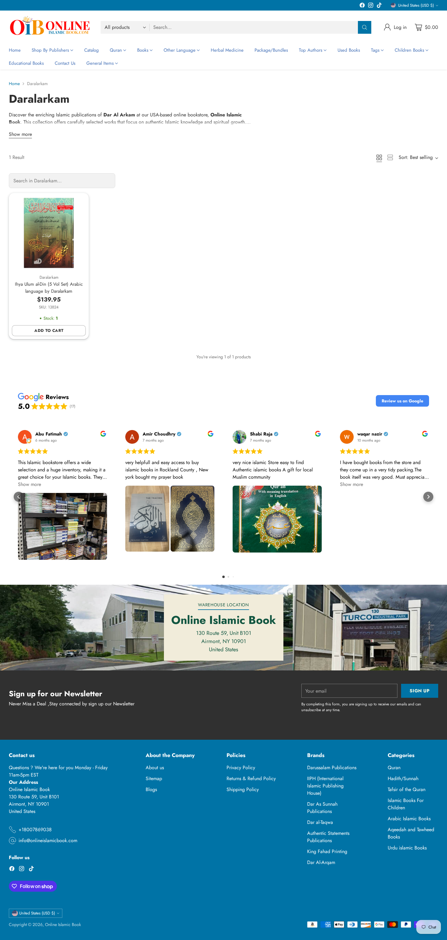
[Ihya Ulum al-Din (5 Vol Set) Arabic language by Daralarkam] (49, 233)
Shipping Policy (243, 789)
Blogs (151, 789)
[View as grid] (379, 157)
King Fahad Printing (327, 851)
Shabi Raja (261, 434)
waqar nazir (369, 434)
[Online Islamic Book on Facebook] (362, 6)
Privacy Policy (241, 767)
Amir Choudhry (159, 434)
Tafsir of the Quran (406, 789)
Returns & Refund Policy (251, 778)
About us (155, 767)
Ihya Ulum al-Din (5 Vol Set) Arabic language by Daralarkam (49, 287)
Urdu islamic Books (407, 847)
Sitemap (154, 778)
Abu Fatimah (48, 434)
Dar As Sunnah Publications (322, 808)
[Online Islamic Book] (50, 27)
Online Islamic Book (63, 924)
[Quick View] (77, 203)
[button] (402, 401)
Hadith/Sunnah (403, 778)
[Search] (364, 27)
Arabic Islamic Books (409, 818)
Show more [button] (29, 484)
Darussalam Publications (331, 767)
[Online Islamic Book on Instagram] (371, 6)
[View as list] (390, 157)
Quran (394, 767)
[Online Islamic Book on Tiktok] (379, 6)
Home (14, 84)
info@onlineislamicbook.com (48, 840)
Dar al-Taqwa (320, 822)
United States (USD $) (416, 5)
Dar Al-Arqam (321, 862)
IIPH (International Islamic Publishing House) (325, 786)
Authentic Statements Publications (328, 837)
